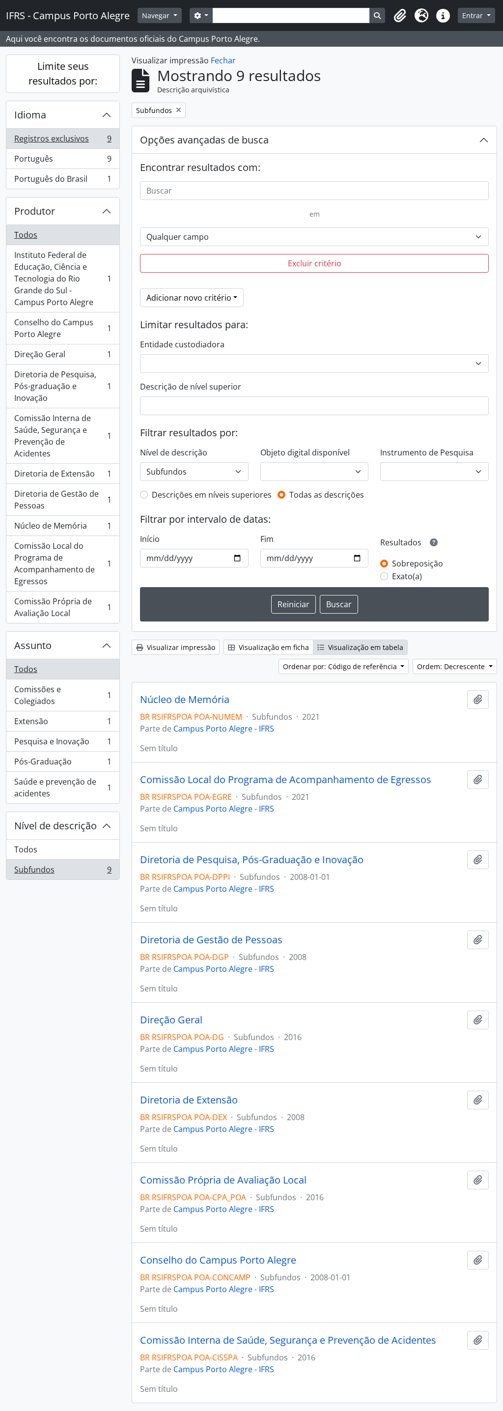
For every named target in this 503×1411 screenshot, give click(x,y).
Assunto (33, 645)
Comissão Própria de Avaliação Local (63, 607)
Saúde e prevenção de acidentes (63, 787)
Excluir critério (314, 263)
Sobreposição (417, 563)
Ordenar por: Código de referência (341, 666)
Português (63, 161)
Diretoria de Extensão (63, 476)
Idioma (30, 114)
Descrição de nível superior (190, 386)
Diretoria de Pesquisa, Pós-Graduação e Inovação (251, 860)
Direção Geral (63, 357)
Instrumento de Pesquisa (427, 452)
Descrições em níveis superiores (212, 494)
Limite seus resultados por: (62, 73)
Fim (267, 539)
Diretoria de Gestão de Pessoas (63, 499)
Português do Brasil (63, 181)
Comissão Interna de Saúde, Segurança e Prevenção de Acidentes (63, 436)
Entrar (473, 15)
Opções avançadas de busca (204, 139)
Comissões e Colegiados (63, 695)
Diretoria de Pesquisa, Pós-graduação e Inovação (63, 386)
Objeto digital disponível (305, 452)
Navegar (156, 15)
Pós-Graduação (63, 764)
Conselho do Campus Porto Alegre (63, 328)
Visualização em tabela (364, 647)
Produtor (34, 211)
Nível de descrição (55, 825)
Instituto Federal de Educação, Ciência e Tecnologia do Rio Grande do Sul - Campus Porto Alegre (63, 279)
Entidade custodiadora (182, 344)
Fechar (223, 60)
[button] (400, 16)
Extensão (63, 724)
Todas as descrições (326, 494)
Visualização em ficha (273, 647)
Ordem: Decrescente (452, 666)
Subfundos (63, 871)
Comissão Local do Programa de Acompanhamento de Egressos (63, 563)
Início (150, 539)
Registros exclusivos (63, 141)
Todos (25, 234)
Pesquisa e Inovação (63, 744)
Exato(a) (407, 576)
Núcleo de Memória (63, 528)
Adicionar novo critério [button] (188, 297)
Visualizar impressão (180, 647)
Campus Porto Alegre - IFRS (223, 728)
